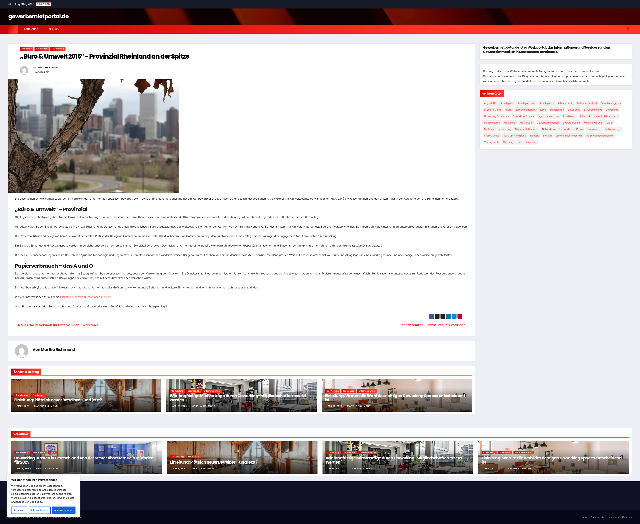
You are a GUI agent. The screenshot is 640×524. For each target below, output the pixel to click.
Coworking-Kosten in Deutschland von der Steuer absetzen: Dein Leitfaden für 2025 (84, 460)
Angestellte (490, 103)
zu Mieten (531, 142)
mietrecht (489, 129)
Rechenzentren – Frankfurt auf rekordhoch (433, 325)
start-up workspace (515, 135)
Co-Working (58, 48)
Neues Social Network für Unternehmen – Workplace (58, 325)
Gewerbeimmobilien (548, 122)
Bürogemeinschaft (526, 109)
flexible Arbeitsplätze (606, 116)
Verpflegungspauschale (599, 135)
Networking (548, 129)
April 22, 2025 (493, 468)
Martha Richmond (48, 67)
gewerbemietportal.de (38, 16)
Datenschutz (597, 517)
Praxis (579, 129)
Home (585, 517)
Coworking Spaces (523, 116)
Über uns (53, 29)
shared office (492, 135)
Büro (509, 109)
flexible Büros (492, 122)
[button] (623, 29)
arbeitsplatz (507, 103)
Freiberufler (526, 122)
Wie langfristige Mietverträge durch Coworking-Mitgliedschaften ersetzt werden (238, 398)
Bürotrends (41, 48)
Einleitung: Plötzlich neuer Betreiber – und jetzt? (58, 400)
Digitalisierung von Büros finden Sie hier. (85, 297)
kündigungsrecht (593, 122)
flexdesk (585, 116)
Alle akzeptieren (63, 510)
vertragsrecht (491, 142)
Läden (609, 122)
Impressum (613, 517)
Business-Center (493, 109)
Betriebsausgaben (611, 103)
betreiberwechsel (587, 103)
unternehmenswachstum (569, 135)
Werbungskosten (512, 142)
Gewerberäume (571, 122)
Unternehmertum (212, 391)
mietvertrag (504, 129)
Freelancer (37, 395)
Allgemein (27, 48)
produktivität (594, 129)
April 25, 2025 (337, 468)
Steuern (547, 135)
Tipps (52, 452)
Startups (534, 135)
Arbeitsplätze (547, 103)
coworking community (496, 116)
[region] (43, 495)
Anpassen (19, 510)
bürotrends (574, 109)
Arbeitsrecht (22, 452)
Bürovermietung (593, 109)
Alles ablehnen (39, 510)
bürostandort (557, 109)
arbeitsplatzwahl (527, 103)
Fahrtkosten (569, 116)
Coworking (612, 109)
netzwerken (565, 129)
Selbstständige (613, 129)
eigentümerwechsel (548, 116)
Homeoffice (39, 452)
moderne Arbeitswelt (526, 129)
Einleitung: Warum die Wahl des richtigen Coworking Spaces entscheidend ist (395, 398)
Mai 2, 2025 (24, 468)
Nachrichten (31, 29)
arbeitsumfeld (565, 103)
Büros (543, 109)
